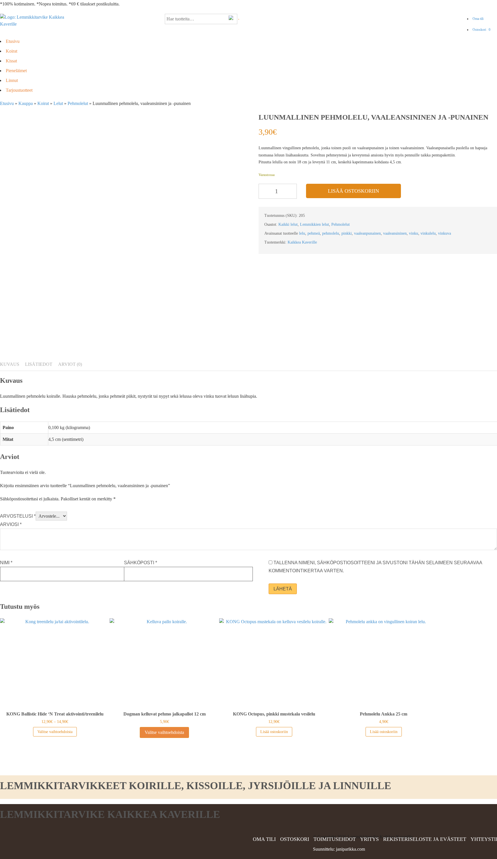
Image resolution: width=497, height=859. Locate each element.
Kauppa (25, 103)
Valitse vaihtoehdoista (54, 732)
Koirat (11, 51)
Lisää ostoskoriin (353, 191)
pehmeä (313, 233)
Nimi (6, 562)
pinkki (346, 233)
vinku (413, 233)
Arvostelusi (18, 516)
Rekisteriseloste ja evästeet (424, 839)
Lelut (58, 103)
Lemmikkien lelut (314, 224)
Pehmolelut (78, 103)
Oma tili (478, 19)
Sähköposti (140, 562)
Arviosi (11, 524)
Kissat (11, 60)
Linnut (12, 80)
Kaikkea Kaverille (302, 242)
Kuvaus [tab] (9, 364)
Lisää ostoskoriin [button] (274, 732)
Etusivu (13, 41)
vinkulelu (428, 233)
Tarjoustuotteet (19, 90)
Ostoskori (481, 30)
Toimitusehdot (335, 839)
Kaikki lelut (288, 224)
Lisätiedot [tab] (38, 364)
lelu (302, 233)
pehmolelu (330, 233)
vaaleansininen (395, 233)
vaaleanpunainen (367, 233)
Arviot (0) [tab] (70, 364)
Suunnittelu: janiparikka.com (339, 849)
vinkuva (444, 233)
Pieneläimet (16, 70)
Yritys (369, 839)
